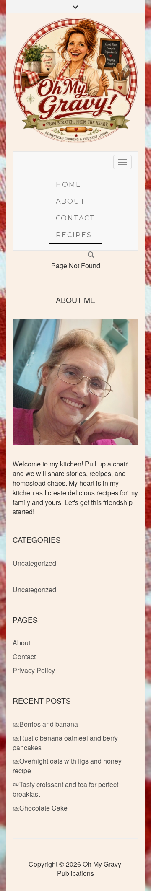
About (71, 201)
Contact (75, 218)
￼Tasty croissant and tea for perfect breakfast (65, 789)
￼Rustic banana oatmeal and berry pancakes (65, 742)
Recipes (74, 235)
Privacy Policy (34, 670)
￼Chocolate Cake (40, 808)
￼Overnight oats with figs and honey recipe (67, 765)
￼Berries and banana (45, 724)
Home (68, 185)
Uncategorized (34, 563)
